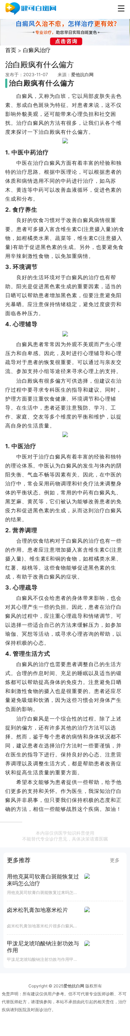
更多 (115, 860)
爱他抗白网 (82, 74)
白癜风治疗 (37, 50)
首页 (10, 50)
